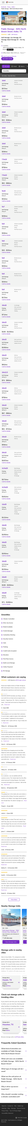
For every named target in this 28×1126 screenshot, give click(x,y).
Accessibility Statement (7, 1113)
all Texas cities (19, 1037)
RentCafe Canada (22, 1117)
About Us (4, 1106)
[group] (6, 66)
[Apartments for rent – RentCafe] (9, 2)
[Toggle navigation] (3, 2)
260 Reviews (14, 34)
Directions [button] (10, 49)
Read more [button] (7, 704)
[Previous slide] (1, 66)
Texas (8, 7)
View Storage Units (11, 942)
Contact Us (10, 1106)
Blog (9, 1108)
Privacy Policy (5, 1110)
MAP (5, 13)
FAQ (15, 1106)
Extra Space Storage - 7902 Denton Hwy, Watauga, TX (10, 931)
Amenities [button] (6, 71)
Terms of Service (21, 1108)
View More (14, 899)
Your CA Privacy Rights (15, 1110)
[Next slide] (24, 18)
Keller (13, 7)
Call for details (6, 90)
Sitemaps (13, 1108)
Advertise (4, 1108)
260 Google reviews (20, 680)
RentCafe (3, 7)
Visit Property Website (9, 56)
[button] (7, 58)
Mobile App (20, 1106)
